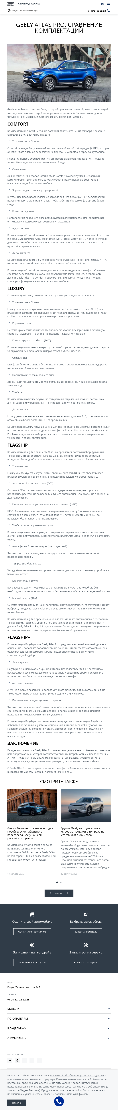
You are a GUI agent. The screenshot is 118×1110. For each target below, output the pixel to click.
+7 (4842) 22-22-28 (18, 999)
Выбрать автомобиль (86, 931)
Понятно (16, 1102)
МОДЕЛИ (13, 1008)
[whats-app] (39, 1060)
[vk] (9, 1060)
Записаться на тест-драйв (32, 962)
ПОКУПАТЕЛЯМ (17, 1018)
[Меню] (109, 4)
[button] (57, 882)
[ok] (17, 1060)
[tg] (32, 1060)
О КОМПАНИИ (17, 1038)
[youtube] (24, 1060)
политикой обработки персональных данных (77, 1075)
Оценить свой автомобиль (32, 931)
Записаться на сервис (85, 962)
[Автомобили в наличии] (102, 3)
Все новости (55, 893)
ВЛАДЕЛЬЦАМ (16, 1028)
